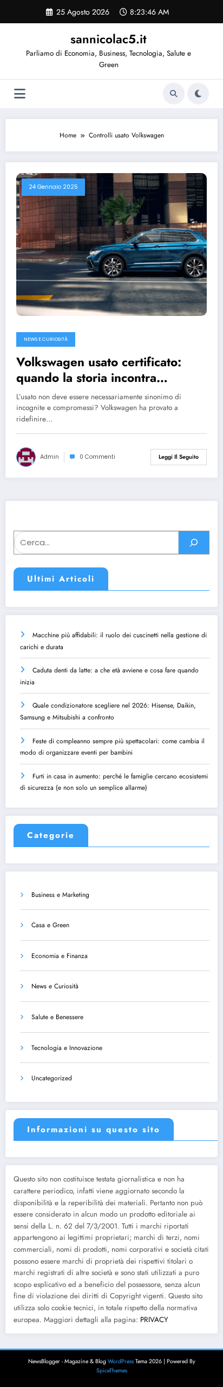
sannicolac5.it (108, 39)
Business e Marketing (60, 895)
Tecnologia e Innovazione (66, 1048)
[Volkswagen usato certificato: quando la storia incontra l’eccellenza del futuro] (111, 243)
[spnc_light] (198, 93)
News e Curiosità (46, 339)
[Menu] (20, 93)
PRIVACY (154, 1320)
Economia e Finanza (59, 956)
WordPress (121, 1361)
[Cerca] (174, 93)
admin (49, 457)
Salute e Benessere (57, 1017)
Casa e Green (50, 925)
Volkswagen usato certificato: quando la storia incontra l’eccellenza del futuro (98, 370)
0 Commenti (97, 457)
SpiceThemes (111, 1370)
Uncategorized (51, 1078)
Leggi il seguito (179, 457)
